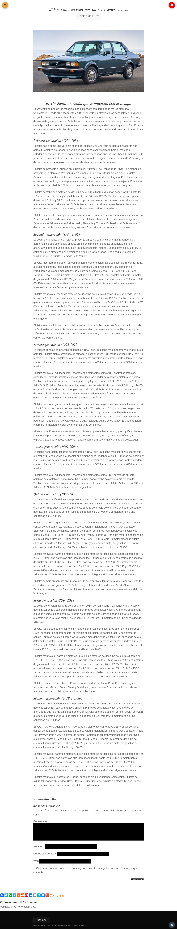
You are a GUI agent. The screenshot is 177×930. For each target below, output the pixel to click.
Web (36, 860)
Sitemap (42, 920)
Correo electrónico (44, 853)
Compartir (57, 895)
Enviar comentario (137, 879)
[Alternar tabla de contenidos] (96, 15)
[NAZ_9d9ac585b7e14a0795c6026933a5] (88, 91)
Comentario (40, 821)
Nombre (38, 846)
